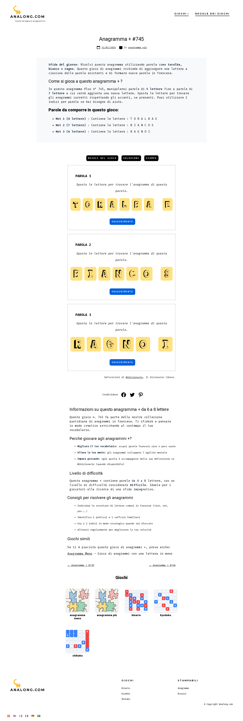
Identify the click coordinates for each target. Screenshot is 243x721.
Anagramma (183, 688)
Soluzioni (131, 158)
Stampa (151, 158)
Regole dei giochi (212, 13)
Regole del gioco (102, 158)
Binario (126, 688)
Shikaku (126, 699)
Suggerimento (122, 221)
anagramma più (137, 47)
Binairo (182, 693)
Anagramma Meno (79, 553)
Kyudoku (126, 693)
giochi (180, 13)
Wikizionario (134, 377)
